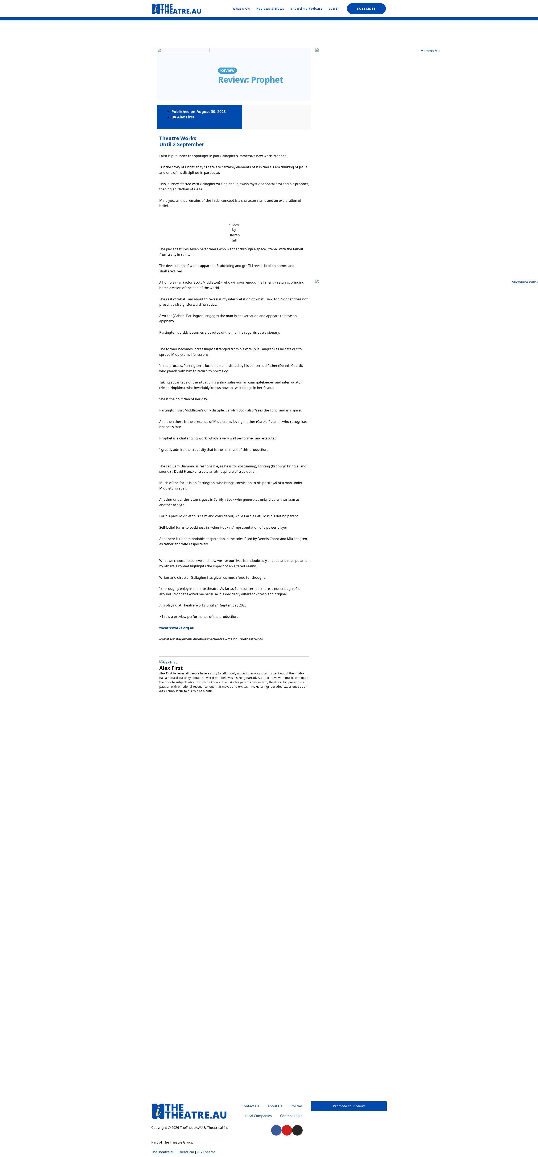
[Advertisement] (348, 742)
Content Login (291, 1115)
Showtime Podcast (306, 9)
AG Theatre (206, 1152)
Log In (334, 9)
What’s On (241, 9)
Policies (297, 1106)
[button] (163, 828)
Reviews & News (270, 9)
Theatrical (186, 1152)
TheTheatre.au (162, 1152)
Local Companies (258, 1115)
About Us (275, 1106)
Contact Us (250, 1106)
